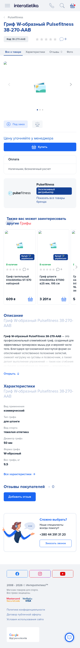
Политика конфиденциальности (26, 609)
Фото (70, 52)
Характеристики (35, 52)
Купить (42, 147)
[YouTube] (62, 574)
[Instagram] (40, 574)
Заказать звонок (55, 543)
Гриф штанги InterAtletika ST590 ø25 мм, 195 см (52, 280)
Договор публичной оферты (24, 614)
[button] (70, 84)
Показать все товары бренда (50, 200)
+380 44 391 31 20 (53, 534)
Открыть (10, 373)
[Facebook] (17, 574)
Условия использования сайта (25, 619)
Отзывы (55, 52)
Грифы (25, 223)
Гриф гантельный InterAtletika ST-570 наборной (18, 280)
